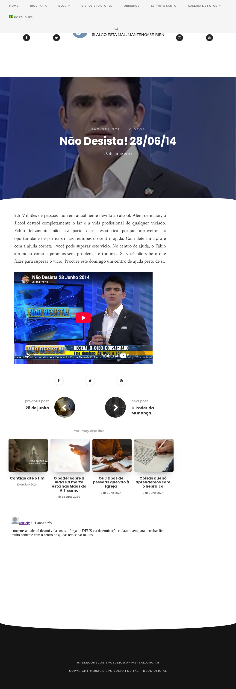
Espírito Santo (164, 5)
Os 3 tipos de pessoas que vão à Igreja (111, 482)
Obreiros (131, 5)
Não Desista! (106, 129)
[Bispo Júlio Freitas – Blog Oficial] (118, 42)
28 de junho (37, 408)
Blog (63, 5)
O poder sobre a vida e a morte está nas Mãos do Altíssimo (69, 484)
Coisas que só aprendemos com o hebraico (153, 482)
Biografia (38, 5)
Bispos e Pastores (96, 5)
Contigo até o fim (27, 478)
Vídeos (137, 129)
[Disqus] (90, 572)
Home (13, 5)
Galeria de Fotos (203, 5)
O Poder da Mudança (142, 410)
